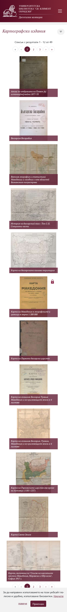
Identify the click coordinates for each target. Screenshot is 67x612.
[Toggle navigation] (60, 11)
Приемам (38, 603)
